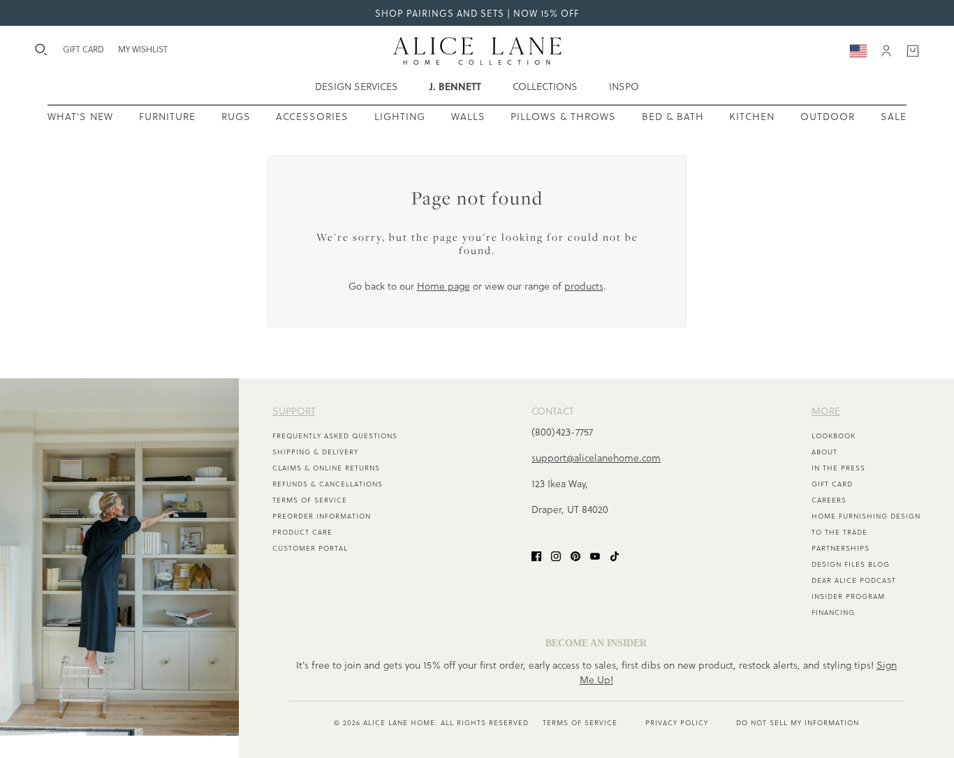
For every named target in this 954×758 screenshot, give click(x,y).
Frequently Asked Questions (334, 435)
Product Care (302, 532)
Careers (829, 500)
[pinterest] (575, 555)
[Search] (41, 49)
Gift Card (832, 484)
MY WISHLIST (143, 49)
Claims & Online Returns (326, 468)
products (583, 285)
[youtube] (595, 555)
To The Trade (839, 532)
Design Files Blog (851, 564)
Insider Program (848, 596)
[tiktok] (614, 555)
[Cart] (912, 51)
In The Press (838, 468)
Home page (443, 285)
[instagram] (555, 555)
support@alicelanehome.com (596, 457)
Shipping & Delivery (315, 451)
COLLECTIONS (545, 86)
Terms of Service (309, 500)
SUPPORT (294, 410)
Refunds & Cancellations (327, 484)
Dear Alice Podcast (854, 580)
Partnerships (840, 548)
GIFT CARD (83, 49)
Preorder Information (321, 516)
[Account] (886, 51)
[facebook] (536, 555)
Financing (833, 612)
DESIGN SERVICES (356, 86)
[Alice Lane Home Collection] (477, 51)
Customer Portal (310, 548)
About (824, 451)
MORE (826, 410)
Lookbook (834, 435)
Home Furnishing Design (866, 516)
